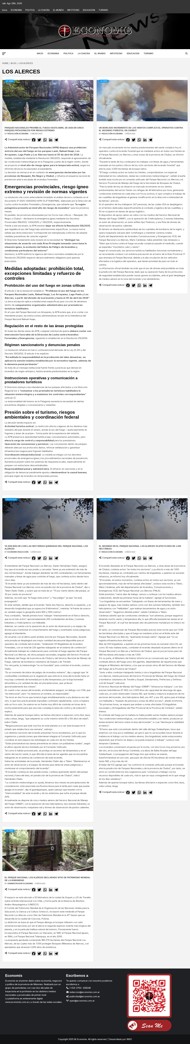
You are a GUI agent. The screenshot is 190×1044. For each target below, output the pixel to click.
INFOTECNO (73, 10)
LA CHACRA (44, 10)
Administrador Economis (20, 884)
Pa (78, 911)
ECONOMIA (16, 10)
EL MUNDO (58, 10)
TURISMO (103, 10)
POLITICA (30, 10)
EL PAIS (9, 81)
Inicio (4, 10)
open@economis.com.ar (82, 1000)
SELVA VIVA (11, 499)
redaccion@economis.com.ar (84, 992)
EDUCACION (89, 10)
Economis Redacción (18, 552)
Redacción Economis (18, 134)
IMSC (129, 1039)
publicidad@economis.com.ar (84, 996)
